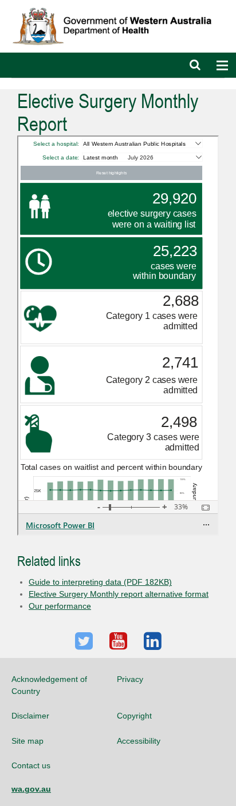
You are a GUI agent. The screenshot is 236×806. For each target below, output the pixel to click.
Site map (27, 740)
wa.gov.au (31, 788)
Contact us (30, 765)
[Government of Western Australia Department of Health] (118, 5)
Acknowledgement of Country (49, 685)
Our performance (60, 606)
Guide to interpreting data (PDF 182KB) (100, 581)
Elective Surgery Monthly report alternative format (119, 593)
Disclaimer (30, 715)
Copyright (134, 715)
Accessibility (138, 740)
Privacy (130, 679)
